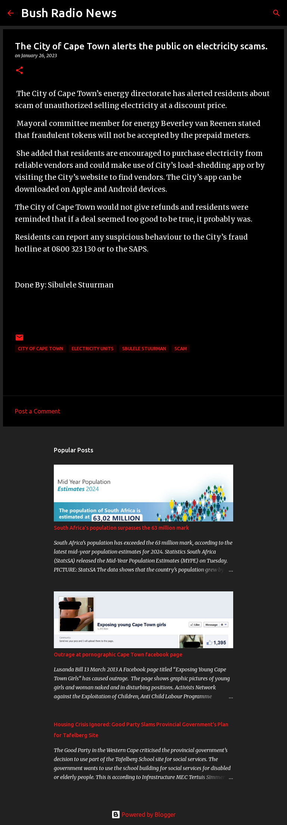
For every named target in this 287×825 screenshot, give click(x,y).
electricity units (93, 348)
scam (181, 348)
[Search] (127, 13)
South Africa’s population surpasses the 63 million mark (121, 528)
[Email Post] (19, 340)
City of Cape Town (40, 348)
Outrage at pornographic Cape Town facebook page (118, 655)
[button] (19, 71)
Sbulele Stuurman (144, 348)
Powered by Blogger (148, 814)
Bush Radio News (69, 12)
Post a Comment (37, 411)
